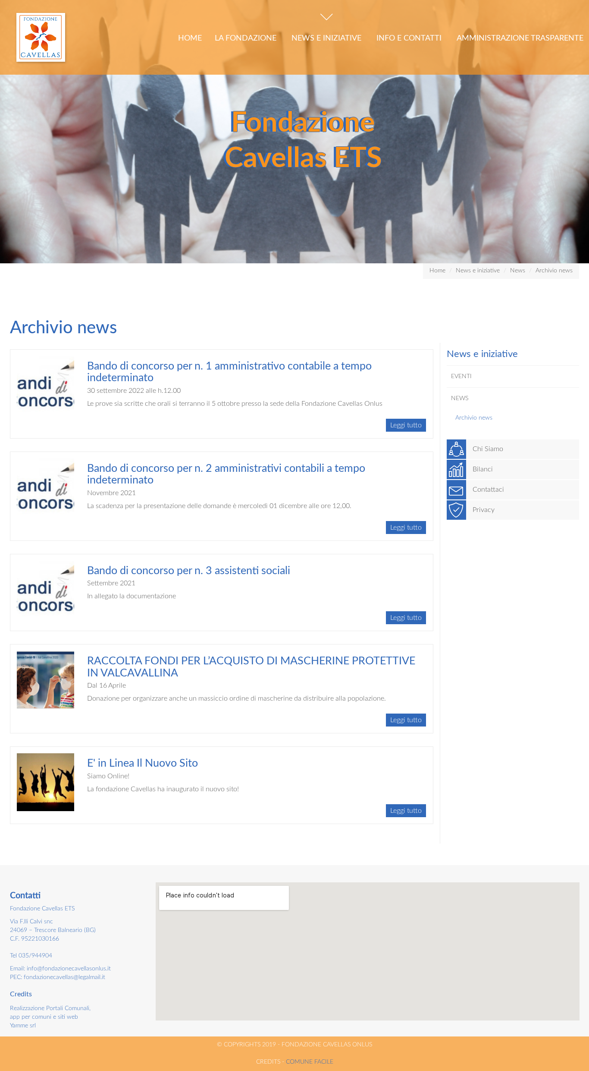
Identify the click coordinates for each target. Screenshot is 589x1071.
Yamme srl (23, 1026)
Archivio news (554, 271)
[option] (294, 131)
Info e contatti (410, 38)
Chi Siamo (488, 448)
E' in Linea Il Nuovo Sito (142, 763)
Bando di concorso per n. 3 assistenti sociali (188, 571)
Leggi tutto (406, 425)
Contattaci (488, 489)
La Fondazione (247, 38)
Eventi (461, 376)
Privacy (484, 509)
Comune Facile (309, 1062)
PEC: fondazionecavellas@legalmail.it (57, 977)
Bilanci (483, 469)
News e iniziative (327, 38)
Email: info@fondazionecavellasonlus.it (60, 969)
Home (190, 38)
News (517, 271)
